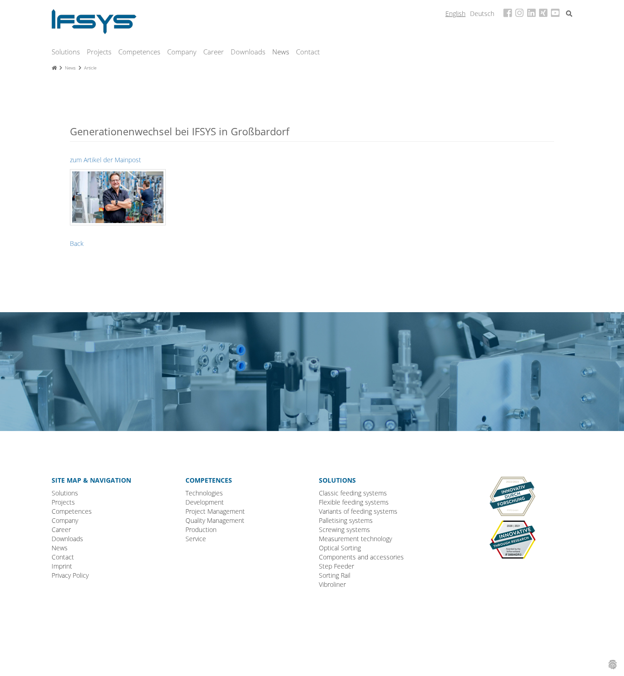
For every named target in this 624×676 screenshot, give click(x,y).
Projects (99, 51)
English (455, 13)
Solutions (66, 51)
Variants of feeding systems (358, 511)
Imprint (62, 566)
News (280, 51)
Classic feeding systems (353, 493)
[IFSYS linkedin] (531, 13)
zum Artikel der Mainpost (105, 159)
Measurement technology (355, 538)
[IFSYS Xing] (543, 13)
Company (181, 51)
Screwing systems (344, 529)
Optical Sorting (340, 547)
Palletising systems (346, 520)
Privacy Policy (70, 575)
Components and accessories (361, 557)
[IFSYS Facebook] (507, 13)
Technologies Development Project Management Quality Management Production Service (215, 516)
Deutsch (482, 13)
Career (213, 51)
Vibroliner (332, 584)
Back (77, 243)
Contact (308, 51)
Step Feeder (336, 566)
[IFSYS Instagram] (519, 13)
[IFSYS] (94, 20)
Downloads (248, 51)
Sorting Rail (334, 575)
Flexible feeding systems (354, 502)
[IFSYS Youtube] (555, 13)
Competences (139, 51)
